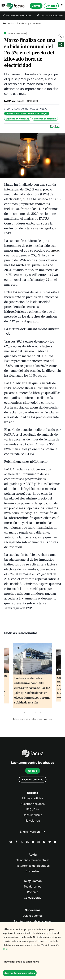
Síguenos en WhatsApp (17, 118)
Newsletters (32, 820)
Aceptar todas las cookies (19, 973)
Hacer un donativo (32, 779)
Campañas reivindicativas (32, 860)
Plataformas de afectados (33, 865)
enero (54, 250)
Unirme (36, 5)
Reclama (32, 892)
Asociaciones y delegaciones (32, 921)
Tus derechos (32, 886)
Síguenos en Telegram (45, 118)
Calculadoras (32, 897)
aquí (5, 948)
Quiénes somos (32, 915)
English (54, 126)
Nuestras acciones (32, 804)
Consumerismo (32, 815)
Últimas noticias (32, 798)
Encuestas (32, 871)
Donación (51, 5)
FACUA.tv (32, 809)
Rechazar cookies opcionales (21, 961)
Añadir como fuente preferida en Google (26, 113)
